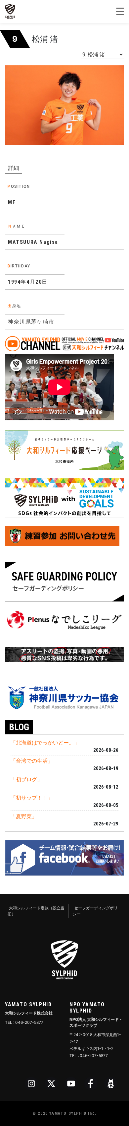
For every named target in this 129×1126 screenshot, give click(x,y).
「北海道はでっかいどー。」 (45, 742)
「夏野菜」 (24, 816)
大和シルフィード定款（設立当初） (36, 910)
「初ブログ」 (26, 779)
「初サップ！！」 (32, 797)
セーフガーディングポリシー (95, 910)
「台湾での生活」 (32, 760)
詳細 (13, 168)
